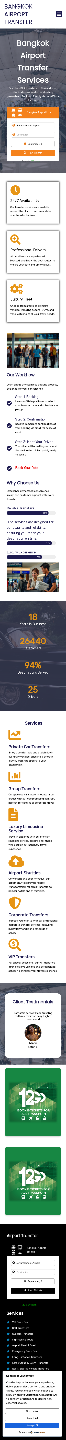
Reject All (32, 1418)
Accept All (32, 1425)
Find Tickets (35, 153)
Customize (32, 1411)
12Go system (35, 161)
